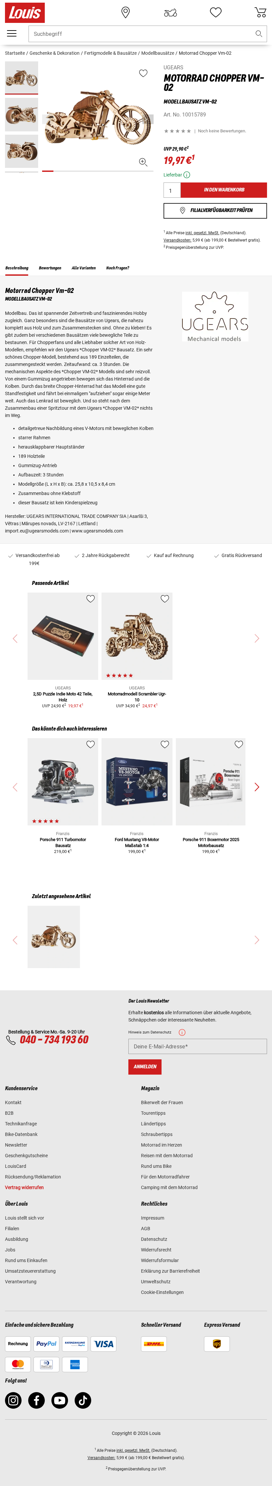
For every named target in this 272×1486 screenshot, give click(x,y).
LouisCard (15, 1166)
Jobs (10, 1249)
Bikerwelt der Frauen (162, 1102)
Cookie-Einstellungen (162, 1292)
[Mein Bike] (170, 13)
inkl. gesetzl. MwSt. (202, 233)
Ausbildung (16, 1239)
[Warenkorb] (260, 13)
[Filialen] (125, 13)
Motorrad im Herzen (161, 1145)
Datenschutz (154, 1239)
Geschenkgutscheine (26, 1155)
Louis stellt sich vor (24, 1218)
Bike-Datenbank (21, 1134)
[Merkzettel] (215, 13)
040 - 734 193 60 (54, 1040)
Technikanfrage (21, 1123)
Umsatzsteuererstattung (30, 1271)
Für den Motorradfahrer (165, 1176)
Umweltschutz (155, 1281)
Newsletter (16, 1145)
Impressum (152, 1218)
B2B (9, 1113)
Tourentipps (153, 1113)
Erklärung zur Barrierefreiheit (170, 1271)
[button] (259, 34)
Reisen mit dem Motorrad (167, 1155)
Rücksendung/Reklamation (33, 1176)
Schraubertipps (156, 1134)
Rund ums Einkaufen (26, 1260)
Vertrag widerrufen (24, 1187)
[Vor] (148, 119)
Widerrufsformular (160, 1260)
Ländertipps (153, 1123)
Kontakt (13, 1102)
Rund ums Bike (156, 1166)
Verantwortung (20, 1281)
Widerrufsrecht (156, 1249)
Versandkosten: (177, 240)
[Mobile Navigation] (11, 33)
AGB (145, 1228)
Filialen (12, 1228)
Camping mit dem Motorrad (169, 1187)
